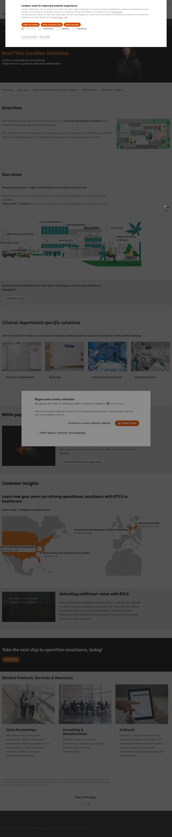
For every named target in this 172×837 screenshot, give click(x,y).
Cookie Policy (116, 12)
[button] (167, 208)
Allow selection (72, 25)
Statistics (65, 28)
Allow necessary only (51, 25)
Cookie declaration (29, 37)
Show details (44, 37)
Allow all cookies (30, 25)
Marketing (81, 28)
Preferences (48, 28)
